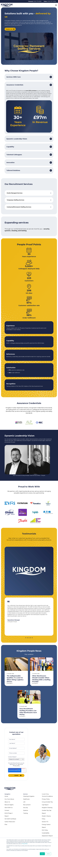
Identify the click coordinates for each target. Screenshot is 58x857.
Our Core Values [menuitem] (9, 799)
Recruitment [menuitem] (27, 804)
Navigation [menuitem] (7, 794)
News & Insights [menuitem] (9, 804)
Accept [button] (42, 853)
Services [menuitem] (25, 794)
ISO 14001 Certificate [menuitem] (10, 819)
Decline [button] (48, 853)
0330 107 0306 (51, 1)
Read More (16, 671)
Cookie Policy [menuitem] (45, 794)
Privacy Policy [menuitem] (46, 799)
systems (8, 230)
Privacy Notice (25, 843)
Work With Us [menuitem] (8, 807)
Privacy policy (16, 765)
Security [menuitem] (25, 807)
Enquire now (9, 29)
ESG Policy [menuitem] (45, 830)
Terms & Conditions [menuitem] (47, 796)
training (23, 230)
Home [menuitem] (6, 796)
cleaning (14, 230)
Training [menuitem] (25, 813)
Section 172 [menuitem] (45, 821)
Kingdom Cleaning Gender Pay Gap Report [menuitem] (47, 810)
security (46, 229)
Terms (19, 764)
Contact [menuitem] (7, 810)
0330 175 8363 (37, 1)
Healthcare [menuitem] (26, 799)
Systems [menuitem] (25, 810)
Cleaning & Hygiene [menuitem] (28, 796)
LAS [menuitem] (24, 802)
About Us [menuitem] (7, 802)
